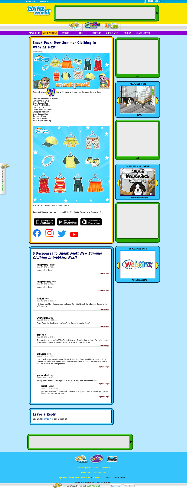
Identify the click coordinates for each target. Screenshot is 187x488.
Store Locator (139, 280)
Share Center (143, 33)
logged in (47, 419)
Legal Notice (63, 478)
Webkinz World (31, 1)
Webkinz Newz (92, 25)
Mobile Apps (112, 33)
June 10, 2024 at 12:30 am (51, 388)
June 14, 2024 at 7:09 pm (46, 284)
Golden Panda (139, 115)
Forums (127, 33)
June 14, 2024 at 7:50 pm (46, 267)
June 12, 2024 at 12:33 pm (47, 320)
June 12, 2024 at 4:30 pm (46, 301)
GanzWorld (106, 468)
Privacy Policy (74, 478)
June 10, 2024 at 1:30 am (46, 356)
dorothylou (39, 51)
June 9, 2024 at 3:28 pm (46, 377)
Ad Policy (95, 478)
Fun (81, 33)
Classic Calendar (139, 197)
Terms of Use (85, 478)
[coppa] (37, 236)
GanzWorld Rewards (84, 468)
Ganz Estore (44, 1)
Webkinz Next (50, 33)
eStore (65, 33)
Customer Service (119, 478)
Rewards (74, 26)
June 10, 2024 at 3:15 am (46, 337)
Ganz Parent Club (100, 472)
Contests (96, 33)
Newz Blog (34, 33)
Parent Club (111, 25)
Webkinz (96, 468)
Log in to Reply (104, 273)
